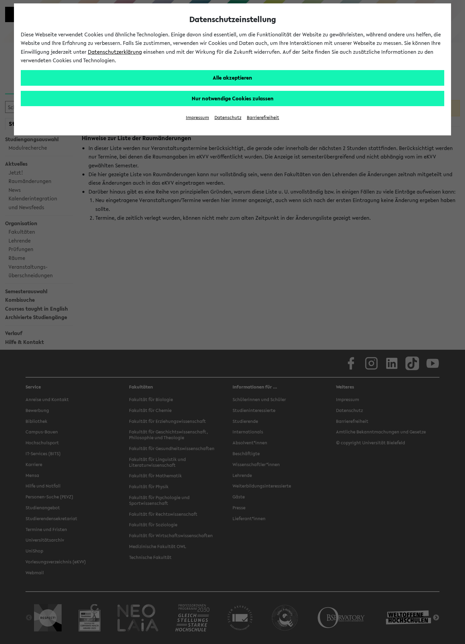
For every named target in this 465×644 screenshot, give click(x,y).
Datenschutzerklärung (115, 51)
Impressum (197, 117)
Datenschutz (227, 117)
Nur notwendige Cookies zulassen (233, 98)
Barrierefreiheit (263, 117)
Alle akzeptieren (232, 77)
